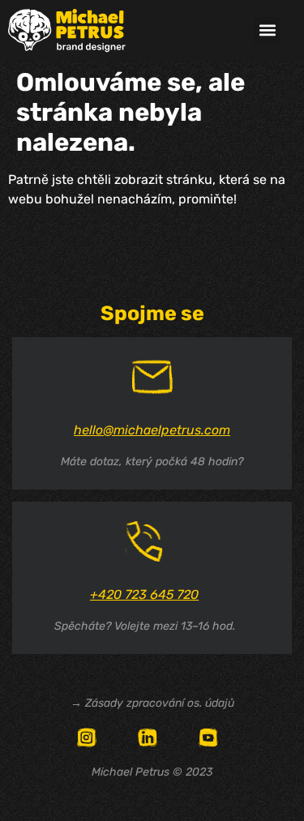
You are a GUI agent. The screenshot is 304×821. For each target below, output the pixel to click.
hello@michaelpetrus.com (152, 430)
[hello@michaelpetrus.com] (152, 377)
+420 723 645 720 (144, 594)
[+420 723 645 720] (144, 541)
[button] (267, 30)
